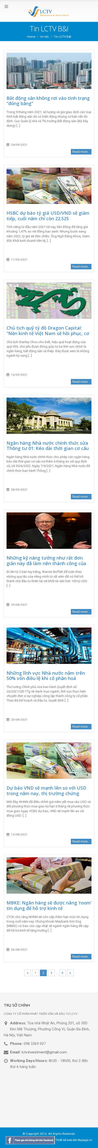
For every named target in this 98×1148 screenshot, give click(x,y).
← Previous (27, 973)
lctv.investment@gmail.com (44, 1052)
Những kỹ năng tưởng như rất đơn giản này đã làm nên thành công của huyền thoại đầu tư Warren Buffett (46, 563)
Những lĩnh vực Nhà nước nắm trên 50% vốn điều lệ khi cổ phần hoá (46, 675)
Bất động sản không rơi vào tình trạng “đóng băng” (48, 101)
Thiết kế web (64, 1140)
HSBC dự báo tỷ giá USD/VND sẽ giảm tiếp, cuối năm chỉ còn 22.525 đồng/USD (48, 218)
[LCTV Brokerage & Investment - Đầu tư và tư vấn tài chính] (49, 11)
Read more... (81, 152)
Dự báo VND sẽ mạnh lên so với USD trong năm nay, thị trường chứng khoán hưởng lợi (46, 793)
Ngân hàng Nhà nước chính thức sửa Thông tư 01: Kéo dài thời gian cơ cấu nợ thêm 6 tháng (48, 448)
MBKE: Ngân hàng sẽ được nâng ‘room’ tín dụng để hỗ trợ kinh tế (49, 905)
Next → (70, 973)
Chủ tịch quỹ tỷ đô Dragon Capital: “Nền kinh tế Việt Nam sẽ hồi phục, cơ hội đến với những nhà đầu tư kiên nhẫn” (48, 336)
